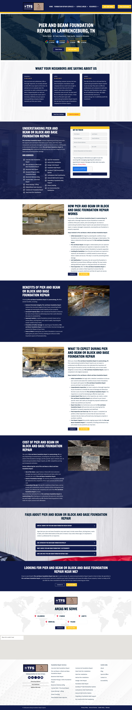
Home (51, 7)
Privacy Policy (82, 164)
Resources (93, 7)
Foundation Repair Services (64, 7)
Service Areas (81, 7)
